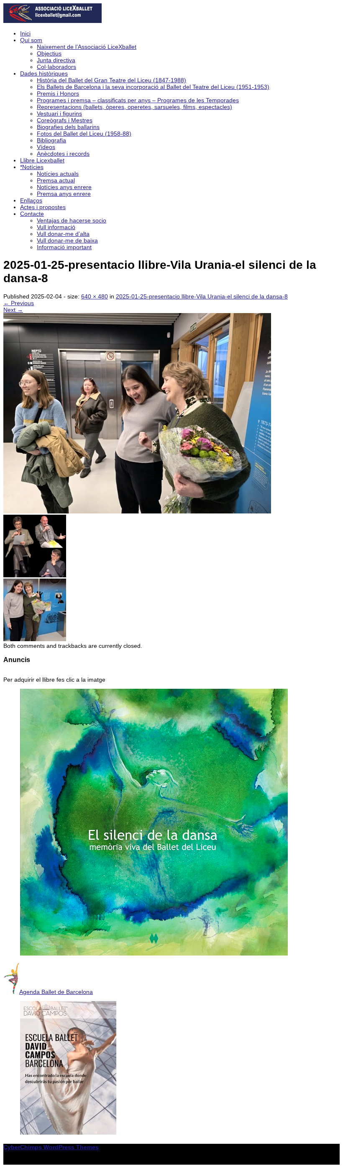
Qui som (31, 40)
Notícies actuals (58, 173)
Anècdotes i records (63, 153)
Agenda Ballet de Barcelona (56, 992)
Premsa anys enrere (64, 193)
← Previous (18, 303)
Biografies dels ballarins (68, 127)
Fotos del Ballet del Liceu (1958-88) (84, 133)
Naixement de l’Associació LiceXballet (86, 46)
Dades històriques (44, 73)
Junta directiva (56, 60)
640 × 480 (94, 296)
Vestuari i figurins (59, 113)
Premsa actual (56, 180)
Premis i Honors (58, 93)
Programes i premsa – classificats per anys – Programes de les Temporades (138, 100)
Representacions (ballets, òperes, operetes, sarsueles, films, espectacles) (134, 107)
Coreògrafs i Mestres (64, 120)
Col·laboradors (56, 66)
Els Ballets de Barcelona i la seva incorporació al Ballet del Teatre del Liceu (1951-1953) (153, 86)
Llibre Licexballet (42, 160)
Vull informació (56, 227)
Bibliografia (51, 140)
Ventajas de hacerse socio (71, 220)
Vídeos (46, 147)
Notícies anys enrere (64, 187)
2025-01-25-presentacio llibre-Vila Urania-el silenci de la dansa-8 (202, 296)
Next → (13, 309)
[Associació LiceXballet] (52, 21)
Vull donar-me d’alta (63, 233)
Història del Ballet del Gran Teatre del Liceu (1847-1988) (111, 80)
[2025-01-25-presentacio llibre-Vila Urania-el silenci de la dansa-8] (137, 511)
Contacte (32, 213)
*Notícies (32, 167)
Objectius (49, 53)
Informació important (64, 247)
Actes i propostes (43, 207)
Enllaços (31, 200)
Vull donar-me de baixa (67, 240)
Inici (25, 33)
